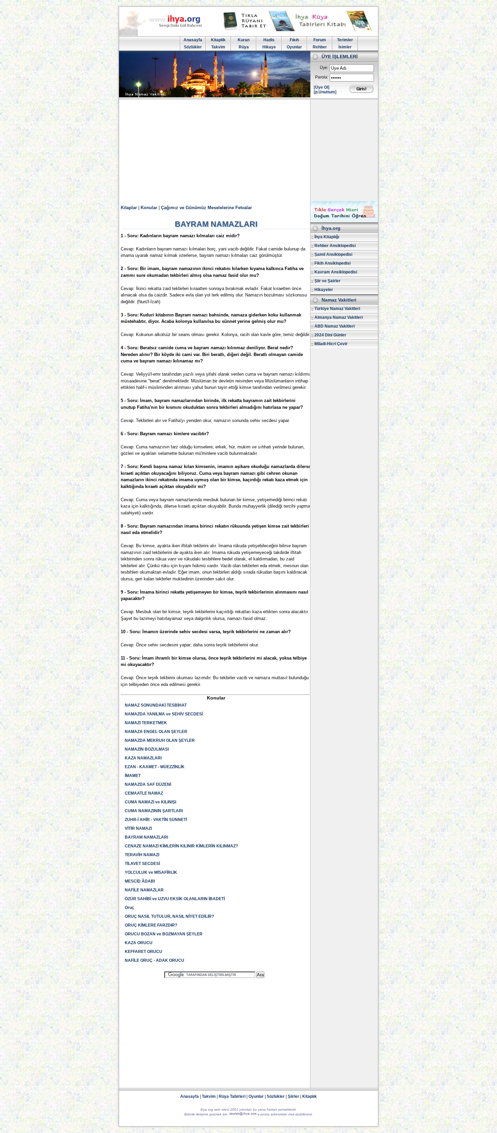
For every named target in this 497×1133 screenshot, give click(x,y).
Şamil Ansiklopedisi (333, 254)
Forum (319, 40)
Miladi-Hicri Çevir (331, 343)
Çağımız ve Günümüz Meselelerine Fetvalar (206, 207)
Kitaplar (129, 207)
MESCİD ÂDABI (140, 881)
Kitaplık (309, 1096)
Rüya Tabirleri (232, 1096)
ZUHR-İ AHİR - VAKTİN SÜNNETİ (156, 819)
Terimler (345, 40)
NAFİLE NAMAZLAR (144, 890)
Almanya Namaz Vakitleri (338, 317)
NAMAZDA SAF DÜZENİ (148, 784)
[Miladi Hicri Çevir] (344, 220)
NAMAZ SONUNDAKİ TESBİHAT (156, 705)
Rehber (320, 47)
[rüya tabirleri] (299, 29)
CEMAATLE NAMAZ (144, 793)
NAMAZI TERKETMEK (146, 722)
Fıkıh (294, 40)
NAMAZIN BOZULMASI (147, 749)
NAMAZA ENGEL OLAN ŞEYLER (156, 731)
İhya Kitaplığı (326, 237)
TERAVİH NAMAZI (142, 854)
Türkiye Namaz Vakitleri (337, 308)
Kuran (244, 40)
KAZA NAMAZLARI (143, 758)
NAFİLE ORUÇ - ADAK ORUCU (154, 960)
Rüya (244, 47)
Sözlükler (193, 47)
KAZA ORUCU (138, 942)
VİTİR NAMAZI (138, 828)
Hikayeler (323, 289)
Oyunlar (294, 47)
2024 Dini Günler (330, 335)
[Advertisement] (248, 150)
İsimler (345, 47)
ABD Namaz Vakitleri (334, 326)
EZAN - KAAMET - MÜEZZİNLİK (155, 766)
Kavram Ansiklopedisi (335, 272)
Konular (149, 207)
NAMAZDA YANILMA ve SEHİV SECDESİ (164, 714)
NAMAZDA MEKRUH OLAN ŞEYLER (160, 740)
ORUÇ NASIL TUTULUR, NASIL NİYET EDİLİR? (169, 916)
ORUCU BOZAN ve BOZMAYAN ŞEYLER (164, 934)
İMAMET (133, 775)
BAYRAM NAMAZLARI (146, 837)
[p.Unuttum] (325, 92)
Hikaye (269, 47)
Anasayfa (193, 40)
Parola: (321, 77)
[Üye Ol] (321, 87)
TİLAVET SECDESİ (142, 863)
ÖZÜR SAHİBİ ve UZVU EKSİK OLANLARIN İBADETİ (175, 898)
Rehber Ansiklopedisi (335, 245)
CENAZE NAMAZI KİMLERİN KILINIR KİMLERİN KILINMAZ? (181, 846)
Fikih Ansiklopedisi (332, 263)
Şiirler (293, 1096)
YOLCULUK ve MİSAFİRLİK (151, 872)
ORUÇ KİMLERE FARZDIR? (151, 925)
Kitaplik (218, 40)
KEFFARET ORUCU (143, 951)
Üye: (324, 67)
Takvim (218, 47)
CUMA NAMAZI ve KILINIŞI (150, 802)
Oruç (129, 907)
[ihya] (166, 34)
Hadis (269, 40)
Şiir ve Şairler (327, 281)
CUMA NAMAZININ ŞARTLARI (154, 810)
